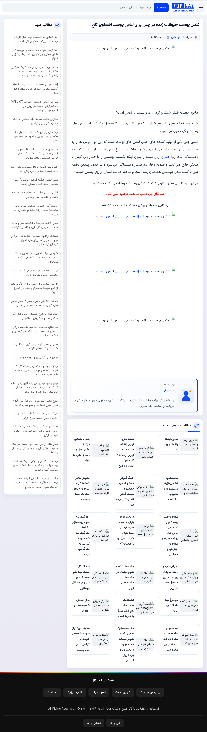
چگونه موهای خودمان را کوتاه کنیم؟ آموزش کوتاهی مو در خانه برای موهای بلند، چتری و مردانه (36, 370)
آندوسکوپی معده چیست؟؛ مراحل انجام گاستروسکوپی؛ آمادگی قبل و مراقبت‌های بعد (35, 89)
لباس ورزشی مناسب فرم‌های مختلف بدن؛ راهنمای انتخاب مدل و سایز (34, 195)
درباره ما (115, 723)
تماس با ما (94, 723)
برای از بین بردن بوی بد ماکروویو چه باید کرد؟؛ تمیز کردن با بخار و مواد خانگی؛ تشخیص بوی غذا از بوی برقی (34, 387)
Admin (169, 391)
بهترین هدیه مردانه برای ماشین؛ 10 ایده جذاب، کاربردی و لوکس (35, 121)
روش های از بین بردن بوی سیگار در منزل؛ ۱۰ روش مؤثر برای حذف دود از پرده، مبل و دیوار (34, 448)
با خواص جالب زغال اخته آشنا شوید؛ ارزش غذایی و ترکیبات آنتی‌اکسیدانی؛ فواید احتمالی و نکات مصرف (37, 153)
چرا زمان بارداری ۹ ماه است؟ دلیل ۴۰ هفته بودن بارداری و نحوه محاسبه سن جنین (36, 136)
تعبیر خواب (99, 692)
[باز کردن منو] (200, 7)
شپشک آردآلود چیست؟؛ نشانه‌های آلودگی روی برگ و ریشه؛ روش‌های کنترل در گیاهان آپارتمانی (34, 240)
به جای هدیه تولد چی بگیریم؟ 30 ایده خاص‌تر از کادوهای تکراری (36, 346)
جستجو (161, 7)
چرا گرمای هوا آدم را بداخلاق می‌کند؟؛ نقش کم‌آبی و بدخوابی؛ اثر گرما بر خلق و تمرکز (35, 54)
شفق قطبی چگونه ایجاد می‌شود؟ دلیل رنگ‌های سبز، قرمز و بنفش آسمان (35, 182)
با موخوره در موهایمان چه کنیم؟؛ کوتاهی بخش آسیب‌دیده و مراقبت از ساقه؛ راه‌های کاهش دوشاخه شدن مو (34, 71)
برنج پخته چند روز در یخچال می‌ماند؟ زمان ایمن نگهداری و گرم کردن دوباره (35, 403)
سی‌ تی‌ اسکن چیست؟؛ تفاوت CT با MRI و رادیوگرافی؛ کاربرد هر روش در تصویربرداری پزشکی (34, 106)
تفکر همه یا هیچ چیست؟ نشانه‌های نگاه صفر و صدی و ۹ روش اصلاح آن (34, 316)
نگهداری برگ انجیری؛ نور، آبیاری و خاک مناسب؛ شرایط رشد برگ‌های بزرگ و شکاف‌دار (36, 257)
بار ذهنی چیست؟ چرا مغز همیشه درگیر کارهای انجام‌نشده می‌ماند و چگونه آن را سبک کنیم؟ (35, 331)
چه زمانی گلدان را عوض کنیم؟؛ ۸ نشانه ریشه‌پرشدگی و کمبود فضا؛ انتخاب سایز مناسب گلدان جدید (35, 465)
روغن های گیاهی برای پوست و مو (39, 357)
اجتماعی (175, 37)
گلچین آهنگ (123, 692)
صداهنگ (52, 692)
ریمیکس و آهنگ (150, 692)
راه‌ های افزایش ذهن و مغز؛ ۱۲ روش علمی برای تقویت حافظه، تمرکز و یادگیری (34, 303)
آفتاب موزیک (75, 692)
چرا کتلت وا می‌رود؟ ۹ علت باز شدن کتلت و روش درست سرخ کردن (37, 416)
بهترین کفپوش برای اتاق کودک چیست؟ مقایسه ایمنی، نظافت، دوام (35, 273)
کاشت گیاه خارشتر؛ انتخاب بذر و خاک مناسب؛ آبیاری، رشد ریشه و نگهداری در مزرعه (36, 210)
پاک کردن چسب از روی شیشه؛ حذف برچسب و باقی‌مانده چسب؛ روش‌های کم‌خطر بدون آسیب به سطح (36, 482)
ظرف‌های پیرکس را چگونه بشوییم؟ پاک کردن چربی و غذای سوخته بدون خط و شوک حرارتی (35, 431)
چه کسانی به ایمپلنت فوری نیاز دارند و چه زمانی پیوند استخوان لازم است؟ (36, 39)
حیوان (165, 157)
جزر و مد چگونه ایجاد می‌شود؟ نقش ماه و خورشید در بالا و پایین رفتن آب (34, 169)
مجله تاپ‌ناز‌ (183, 7)
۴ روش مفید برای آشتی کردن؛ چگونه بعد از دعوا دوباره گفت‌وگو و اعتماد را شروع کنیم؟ (34, 288)
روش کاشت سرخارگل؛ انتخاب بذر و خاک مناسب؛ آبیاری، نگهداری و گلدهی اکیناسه (35, 225)
